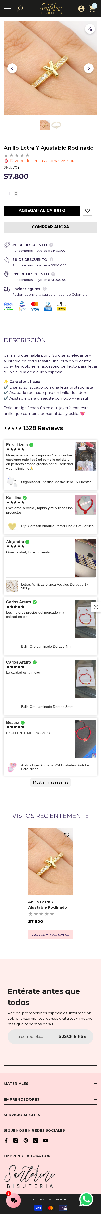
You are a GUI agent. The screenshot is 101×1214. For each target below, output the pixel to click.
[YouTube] (45, 1140)
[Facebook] (6, 1140)
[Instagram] (15, 1140)
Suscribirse (72, 1036)
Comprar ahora (50, 227)
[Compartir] (90, 29)
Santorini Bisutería (55, 1199)
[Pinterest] (25, 1140)
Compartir (90, 29)
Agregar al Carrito (42, 210)
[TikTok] (35, 1140)
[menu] (7, 8)
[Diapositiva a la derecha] (89, 68)
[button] (20, 8)
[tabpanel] (50, 884)
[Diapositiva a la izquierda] (12, 68)
